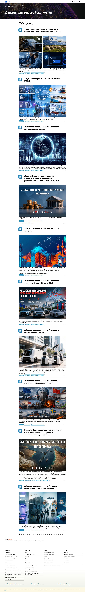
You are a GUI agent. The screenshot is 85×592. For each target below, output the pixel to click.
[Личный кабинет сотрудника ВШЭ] (77, 1)
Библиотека (66, 552)
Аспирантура (27, 563)
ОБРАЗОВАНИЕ (28, 550)
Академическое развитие (49, 562)
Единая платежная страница (10, 577)
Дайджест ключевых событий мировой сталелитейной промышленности (41, 381)
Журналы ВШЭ (66, 562)
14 (45, 534)
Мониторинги (47, 556)
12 (41, 534)
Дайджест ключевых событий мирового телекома (41, 229)
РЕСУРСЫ (66, 550)
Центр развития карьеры (29, 567)
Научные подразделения (49, 552)
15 (47, 534)
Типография (66, 558)
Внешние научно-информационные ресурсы (52, 565)
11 (39, 534)
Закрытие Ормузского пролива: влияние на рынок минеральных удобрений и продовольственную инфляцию (43, 432)
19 (56, 534)
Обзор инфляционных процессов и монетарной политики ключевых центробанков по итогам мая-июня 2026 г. (42, 178)
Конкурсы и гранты (48, 563)
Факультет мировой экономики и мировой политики (51, 5)
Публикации (66, 563)
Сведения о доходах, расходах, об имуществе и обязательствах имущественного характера (14, 570)
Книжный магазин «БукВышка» (69, 556)
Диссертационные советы (49, 558)
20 (58, 534)
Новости (14, 6)
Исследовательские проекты (49, 554)
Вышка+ (26, 560)
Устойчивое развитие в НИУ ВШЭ (11, 556)
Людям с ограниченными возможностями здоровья (13, 575)
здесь (64, 589)
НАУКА (46, 550)
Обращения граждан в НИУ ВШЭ (11, 563)
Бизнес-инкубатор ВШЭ (29, 569)
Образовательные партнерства (31, 571)
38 (62, 534)
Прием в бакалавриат (29, 558)
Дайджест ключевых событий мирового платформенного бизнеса (41, 127)
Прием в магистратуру (29, 562)
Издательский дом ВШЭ (68, 554)
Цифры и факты (8, 552)
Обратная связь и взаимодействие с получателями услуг (31, 574)
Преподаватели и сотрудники (11, 558)
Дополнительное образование (31, 565)
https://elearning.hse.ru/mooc (63, 583)
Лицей (26, 552)
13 (43, 534)
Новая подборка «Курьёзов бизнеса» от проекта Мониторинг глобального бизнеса (42, 30)
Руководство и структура (10, 554)
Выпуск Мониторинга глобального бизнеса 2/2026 (42, 79)
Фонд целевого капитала (10, 565)
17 (52, 534)
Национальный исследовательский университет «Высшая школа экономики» (21, 5)
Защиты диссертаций (48, 560)
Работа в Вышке (8, 579)
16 (49, 534)
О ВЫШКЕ (7, 550)
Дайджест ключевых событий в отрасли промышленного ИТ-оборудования (41, 487)
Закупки (6, 562)
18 (54, 534)
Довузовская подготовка (29, 554)
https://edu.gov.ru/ (35, 583)
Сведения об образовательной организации (13, 572)
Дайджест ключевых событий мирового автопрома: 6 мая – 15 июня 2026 (41, 281)
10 (37, 534)
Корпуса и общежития (9, 560)
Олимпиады (27, 556)
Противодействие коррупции (11, 567)
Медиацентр (66, 560)
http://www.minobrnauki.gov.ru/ (11, 583)
